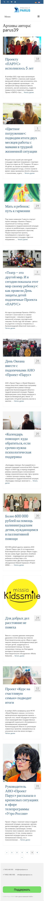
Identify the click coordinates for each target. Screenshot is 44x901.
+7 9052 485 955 (8, 869)
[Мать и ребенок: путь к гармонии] (22, 192)
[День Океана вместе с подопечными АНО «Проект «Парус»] (22, 347)
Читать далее (29, 92)
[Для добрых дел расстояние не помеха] (22, 594)
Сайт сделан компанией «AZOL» (24, 896)
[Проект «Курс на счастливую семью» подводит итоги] (22, 675)
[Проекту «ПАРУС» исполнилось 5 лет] (22, 45)
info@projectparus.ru (21, 869)
